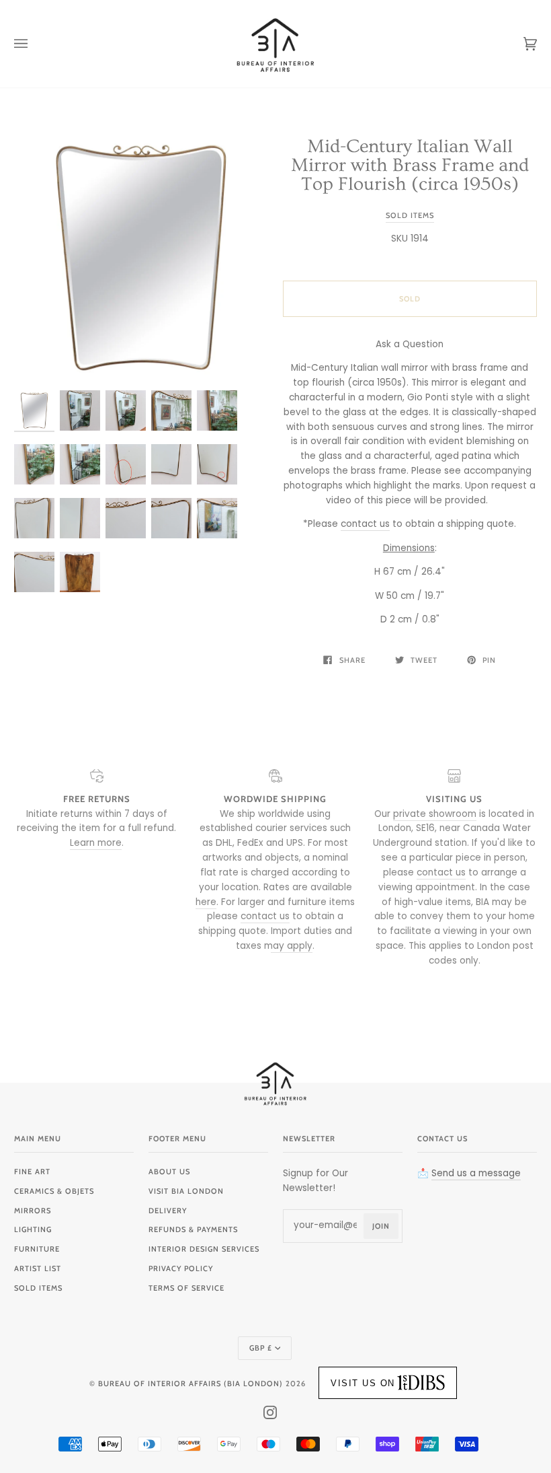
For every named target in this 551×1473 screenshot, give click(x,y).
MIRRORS (32, 1210)
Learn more (96, 842)
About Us (169, 1171)
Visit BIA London (186, 1191)
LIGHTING (33, 1229)
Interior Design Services (204, 1249)
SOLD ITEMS (38, 1288)
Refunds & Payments (193, 1229)
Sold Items (410, 215)
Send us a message (476, 1173)
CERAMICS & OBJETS (54, 1191)
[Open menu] (34, 43)
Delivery (168, 1210)
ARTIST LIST (37, 1268)
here (206, 902)
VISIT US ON (363, 1383)
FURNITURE (37, 1249)
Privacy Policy (181, 1268)
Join (381, 1226)
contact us (365, 523)
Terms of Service (186, 1288)
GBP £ (260, 1348)
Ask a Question (409, 344)
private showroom (434, 813)
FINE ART (32, 1171)
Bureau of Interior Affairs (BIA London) (190, 1383)
